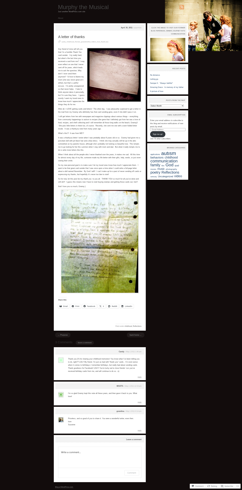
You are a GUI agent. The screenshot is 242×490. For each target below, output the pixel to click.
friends (77, 42)
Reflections (137, 326)
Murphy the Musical (83, 7)
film (162, 166)
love (98, 42)
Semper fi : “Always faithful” (161, 83)
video (178, 176)
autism (168, 153)
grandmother (86, 42)
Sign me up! (158, 134)
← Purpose (63, 335)
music (161, 168)
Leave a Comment (85, 343)
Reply (139, 377)
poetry (155, 172)
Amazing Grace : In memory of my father (166, 87)
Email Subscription (176, 115)
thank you (104, 42)
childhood (70, 42)
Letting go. (154, 79)
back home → (136, 335)
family (155, 165)
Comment (131, 473)
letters (93, 42)
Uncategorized (165, 176)
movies (153, 169)
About (60, 18)
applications (155, 154)
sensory (153, 177)
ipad (177, 165)
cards (63, 42)
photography (171, 169)
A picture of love (156, 91)
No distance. (155, 75)
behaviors (157, 157)
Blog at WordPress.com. (64, 487)
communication (164, 161)
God (170, 165)
